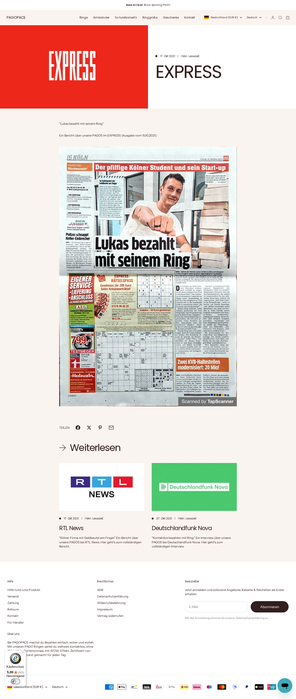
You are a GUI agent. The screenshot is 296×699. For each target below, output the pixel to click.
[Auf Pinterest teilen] (100, 427)
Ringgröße (149, 17)
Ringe (84, 17)
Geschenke (171, 17)
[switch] (15, 681)
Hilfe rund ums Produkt (23, 590)
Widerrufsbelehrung (111, 603)
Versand (13, 596)
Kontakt (189, 17)
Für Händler (15, 622)
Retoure (13, 609)
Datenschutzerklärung (112, 596)
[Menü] (23, 653)
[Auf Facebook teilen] (78, 427)
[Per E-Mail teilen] (111, 427)
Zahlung (13, 603)
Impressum (105, 609)
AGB (100, 590)
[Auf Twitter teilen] (89, 427)
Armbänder (101, 17)
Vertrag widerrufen (110, 616)
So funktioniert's (126, 17)
